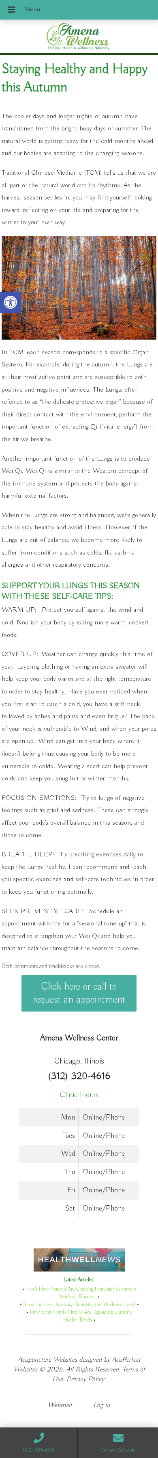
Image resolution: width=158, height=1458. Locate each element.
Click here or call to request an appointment (79, 993)
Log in (101, 1405)
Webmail (60, 1405)
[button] (10, 302)
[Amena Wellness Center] (79, 37)
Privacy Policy (85, 1379)
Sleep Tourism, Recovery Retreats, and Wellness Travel (79, 1304)
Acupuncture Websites (47, 1360)
